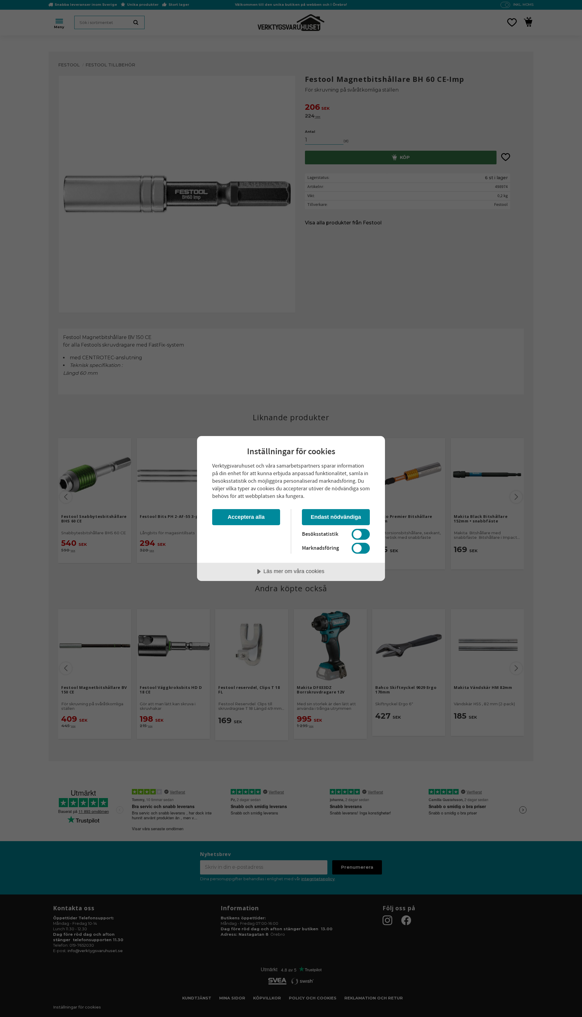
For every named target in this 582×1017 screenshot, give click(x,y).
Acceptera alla (246, 517)
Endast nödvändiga (336, 517)
